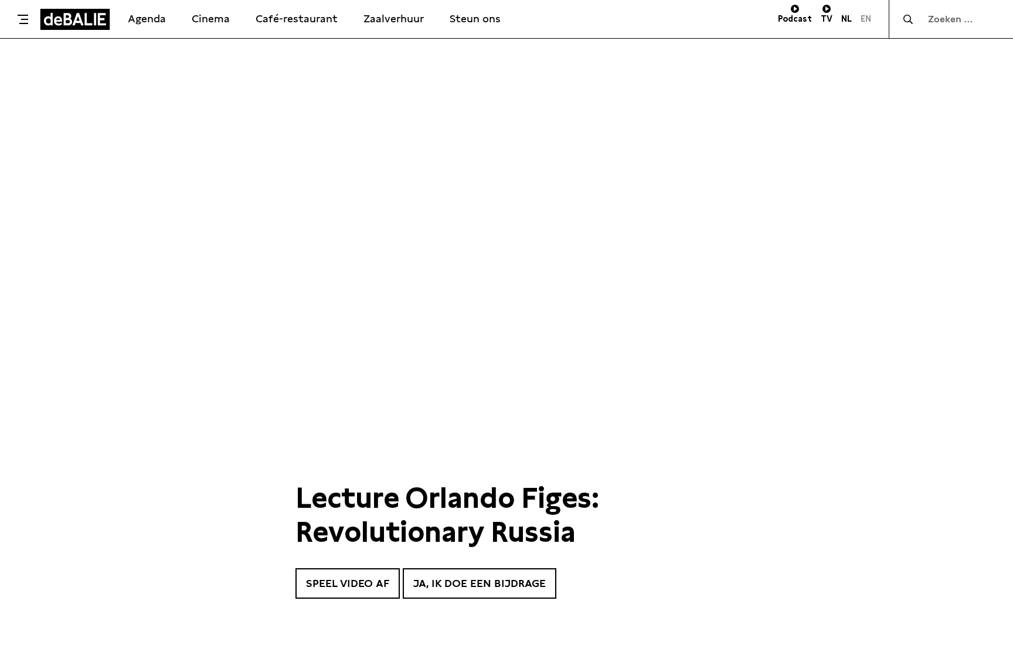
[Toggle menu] (23, 19)
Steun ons (475, 18)
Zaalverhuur (393, 18)
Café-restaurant (297, 18)
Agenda (147, 18)
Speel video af (347, 583)
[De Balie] (75, 19)
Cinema (211, 18)
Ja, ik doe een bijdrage (479, 583)
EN (866, 18)
